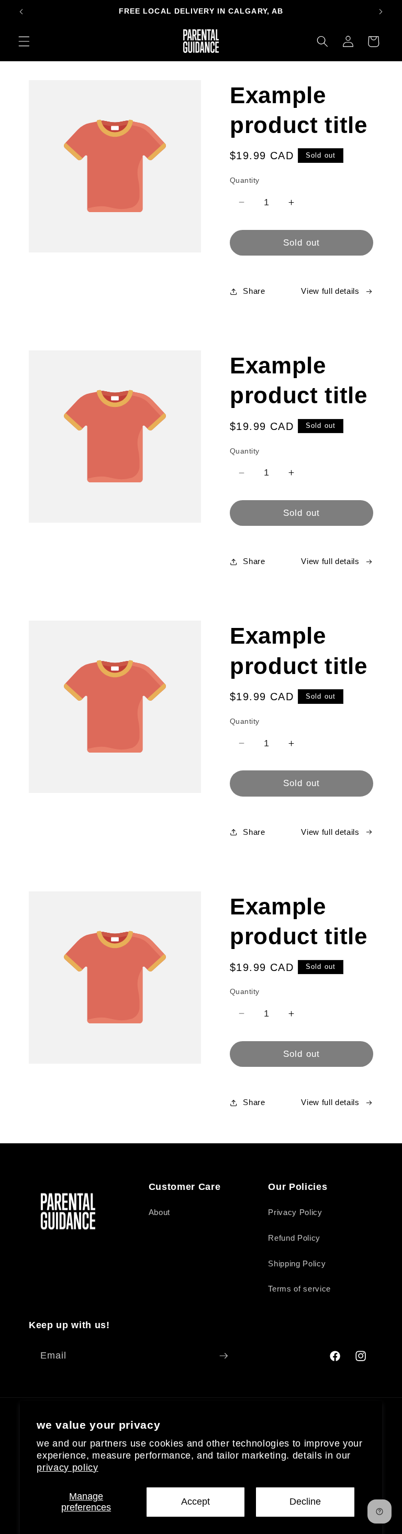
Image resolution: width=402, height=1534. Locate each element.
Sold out (301, 242)
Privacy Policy (295, 1212)
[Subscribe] (223, 1356)
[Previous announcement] (21, 11)
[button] (24, 41)
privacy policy (67, 1467)
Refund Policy (294, 1237)
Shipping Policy (297, 1263)
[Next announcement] (380, 11)
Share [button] (254, 290)
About (159, 1212)
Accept (195, 1501)
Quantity (245, 180)
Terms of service (299, 1288)
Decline (305, 1501)
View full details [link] (330, 290)
